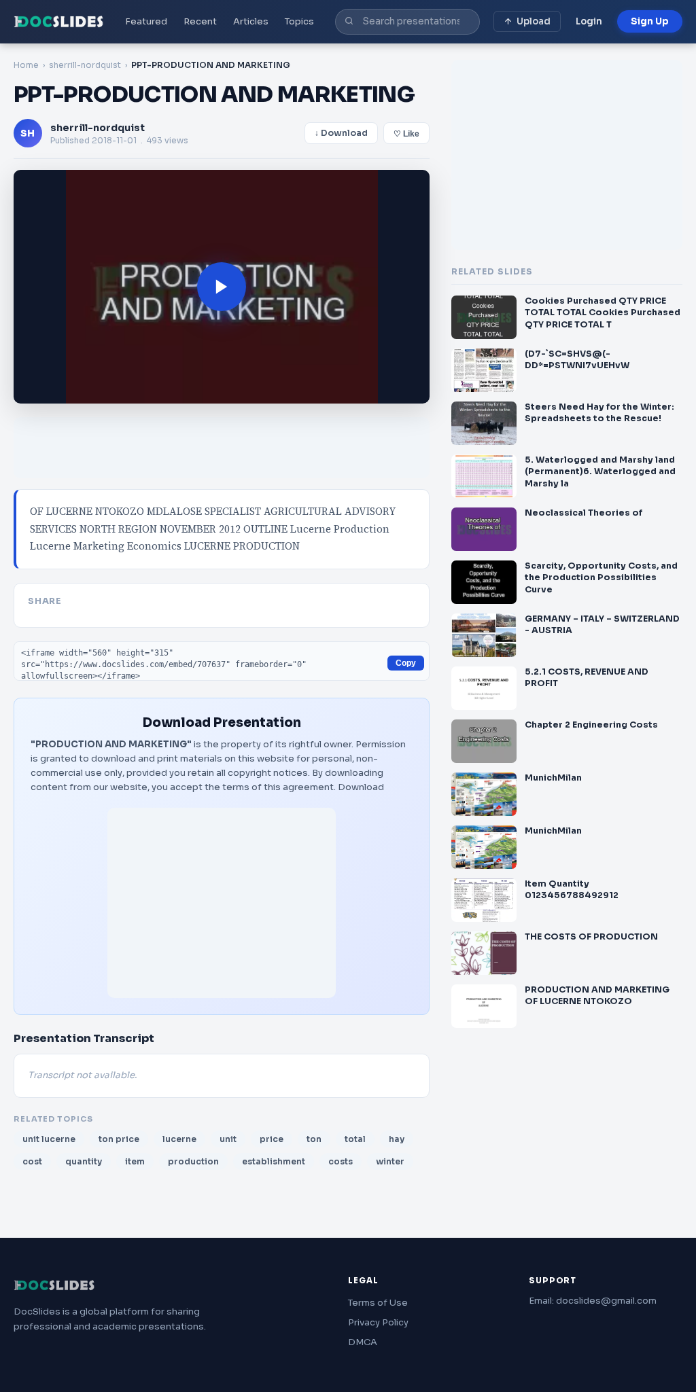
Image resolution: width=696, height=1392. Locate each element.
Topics (299, 21)
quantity (83, 1161)
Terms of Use (378, 1302)
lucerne (179, 1139)
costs (340, 1161)
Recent (200, 21)
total (355, 1139)
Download (361, 787)
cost (32, 1161)
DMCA (362, 1342)
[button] (222, 287)
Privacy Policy (378, 1322)
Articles (250, 21)
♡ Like (406, 134)
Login (589, 21)
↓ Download (341, 133)
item (135, 1161)
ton (314, 1139)
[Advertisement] (221, 903)
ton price (119, 1139)
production (193, 1161)
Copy (406, 663)
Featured (146, 21)
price (271, 1139)
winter (390, 1161)
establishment (273, 1161)
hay (396, 1139)
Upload (534, 21)
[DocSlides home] (59, 22)
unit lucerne (48, 1139)
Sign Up (650, 21)
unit (228, 1139)
